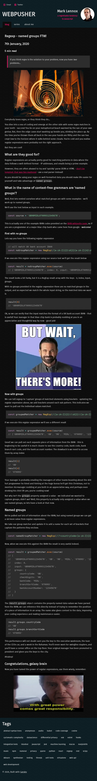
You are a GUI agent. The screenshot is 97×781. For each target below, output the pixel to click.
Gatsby (23, 772)
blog (7, 25)
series (17, 24)
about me (29, 24)
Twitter (20, 5)
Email (9, 5)
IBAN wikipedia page (77, 224)
